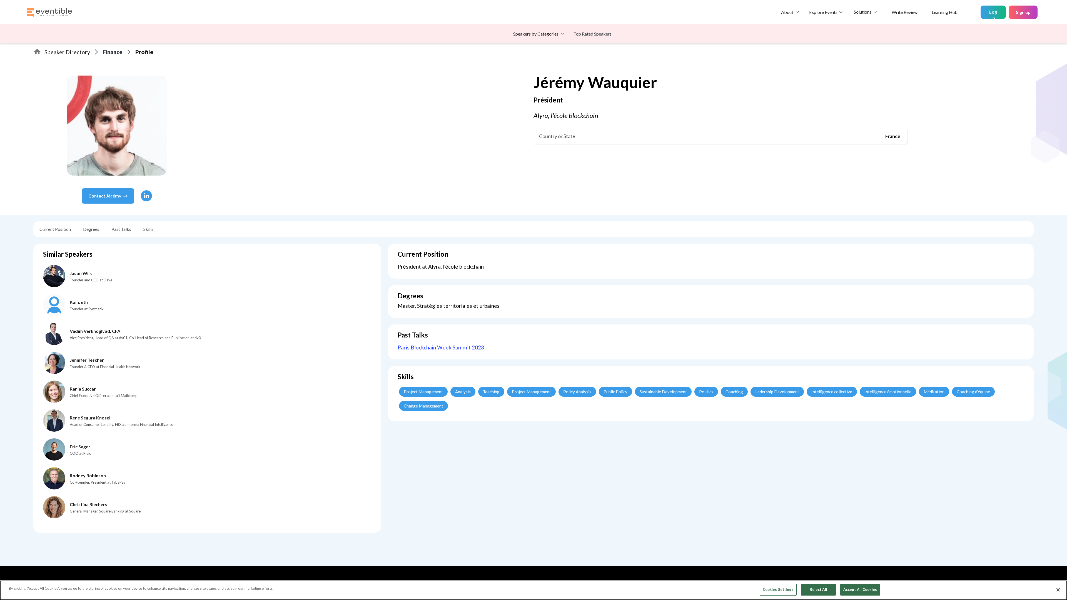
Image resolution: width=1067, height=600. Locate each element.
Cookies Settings (778, 589)
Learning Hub (945, 12)
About (787, 12)
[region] (533, 590)
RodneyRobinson (88, 475)
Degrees (91, 229)
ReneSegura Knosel (90, 417)
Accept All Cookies (860, 589)
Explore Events (823, 12)
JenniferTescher (87, 359)
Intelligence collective (831, 391)
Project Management (423, 391)
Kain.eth (79, 302)
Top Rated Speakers (593, 33)
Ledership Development (777, 391)
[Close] (1058, 590)
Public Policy (615, 391)
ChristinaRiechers (88, 504)
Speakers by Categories (536, 33)
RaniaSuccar (83, 388)
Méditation (934, 391)
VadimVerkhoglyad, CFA (95, 331)
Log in (993, 14)
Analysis (463, 391)
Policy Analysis (577, 391)
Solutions (862, 11)
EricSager (80, 446)
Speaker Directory (67, 52)
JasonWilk (81, 273)
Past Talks (121, 229)
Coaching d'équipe (973, 391)
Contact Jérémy (104, 195)
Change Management (423, 405)
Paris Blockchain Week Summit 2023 (441, 347)
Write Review (905, 12)
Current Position (55, 229)
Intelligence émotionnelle (887, 391)
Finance (113, 52)
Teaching (491, 391)
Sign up (1023, 12)
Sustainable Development (663, 391)
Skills (148, 229)
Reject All (818, 589)
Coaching (734, 391)
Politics (706, 391)
